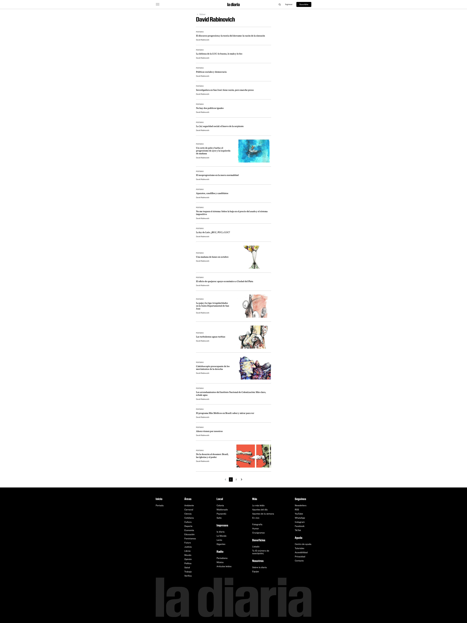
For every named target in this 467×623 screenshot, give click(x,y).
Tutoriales (299, 548)
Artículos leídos (224, 566)
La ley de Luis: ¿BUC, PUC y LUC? (213, 232)
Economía (189, 530)
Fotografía (257, 524)
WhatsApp (300, 518)
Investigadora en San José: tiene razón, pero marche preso (225, 90)
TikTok (298, 530)
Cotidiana (189, 518)
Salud (187, 567)
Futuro (187, 542)
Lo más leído (258, 505)
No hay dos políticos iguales (210, 108)
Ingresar (288, 4)
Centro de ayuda (303, 544)
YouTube (299, 513)
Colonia (220, 505)
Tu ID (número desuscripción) (260, 552)
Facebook (300, 526)
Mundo (187, 555)
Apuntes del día (260, 509)
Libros (187, 551)
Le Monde (221, 536)
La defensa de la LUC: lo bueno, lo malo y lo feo (219, 53)
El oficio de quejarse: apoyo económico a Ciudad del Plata (224, 281)
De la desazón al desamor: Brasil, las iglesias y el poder (212, 455)
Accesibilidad (301, 552)
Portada (160, 505)
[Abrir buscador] (279, 4)
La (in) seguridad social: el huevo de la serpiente (220, 126)
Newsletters (300, 505)
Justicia (188, 547)
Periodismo (222, 558)
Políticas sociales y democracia (211, 72)
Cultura (188, 522)
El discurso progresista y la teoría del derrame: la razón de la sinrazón (230, 35)
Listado (255, 546)
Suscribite (303, 4)
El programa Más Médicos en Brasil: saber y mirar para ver (225, 413)
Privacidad (300, 556)
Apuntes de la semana (263, 513)
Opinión (188, 559)
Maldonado (222, 509)
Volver (202, 14)
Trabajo (188, 571)
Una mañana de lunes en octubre (212, 257)
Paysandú (221, 513)
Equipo (255, 571)
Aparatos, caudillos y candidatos (212, 193)
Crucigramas (258, 532)
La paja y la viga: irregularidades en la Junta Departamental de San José (212, 306)
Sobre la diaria (259, 567)
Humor (255, 528)
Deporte (188, 526)
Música (220, 562)
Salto (219, 518)
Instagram (300, 522)
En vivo (255, 518)
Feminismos (190, 538)
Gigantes (221, 544)
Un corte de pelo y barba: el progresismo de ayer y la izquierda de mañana (213, 151)
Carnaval (188, 509)
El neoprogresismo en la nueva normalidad (217, 175)
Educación (189, 534)
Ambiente (189, 505)
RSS (297, 509)
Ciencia (188, 513)
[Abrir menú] (158, 4)
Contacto (299, 560)
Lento (219, 540)
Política (187, 563)
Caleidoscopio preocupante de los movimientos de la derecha (213, 367)
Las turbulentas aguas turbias (210, 336)
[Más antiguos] (241, 479)
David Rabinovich (202, 40)
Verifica (188, 575)
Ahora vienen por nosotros (209, 431)
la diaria (221, 531)
